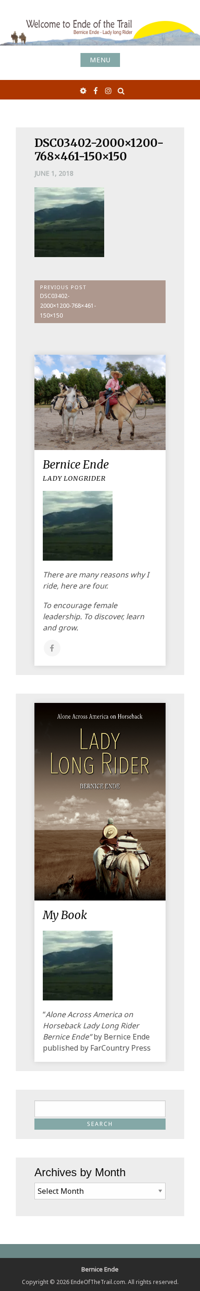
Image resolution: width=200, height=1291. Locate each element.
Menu (100, 59)
